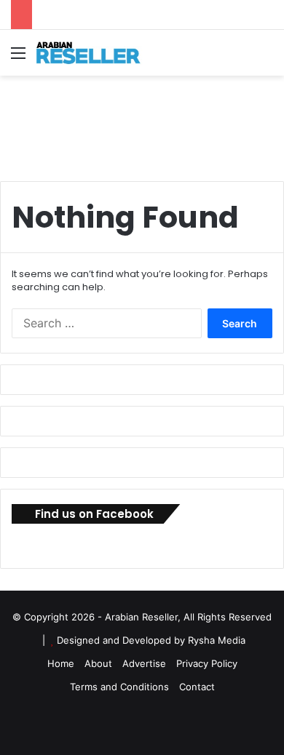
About (98, 663)
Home (60, 663)
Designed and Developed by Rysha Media (151, 640)
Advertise (144, 663)
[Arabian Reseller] (94, 52)
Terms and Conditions (119, 686)
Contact (197, 686)
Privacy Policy (206, 663)
